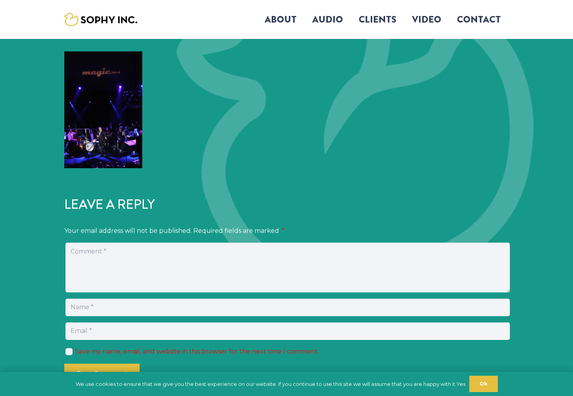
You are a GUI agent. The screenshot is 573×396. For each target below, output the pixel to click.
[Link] (100, 19)
